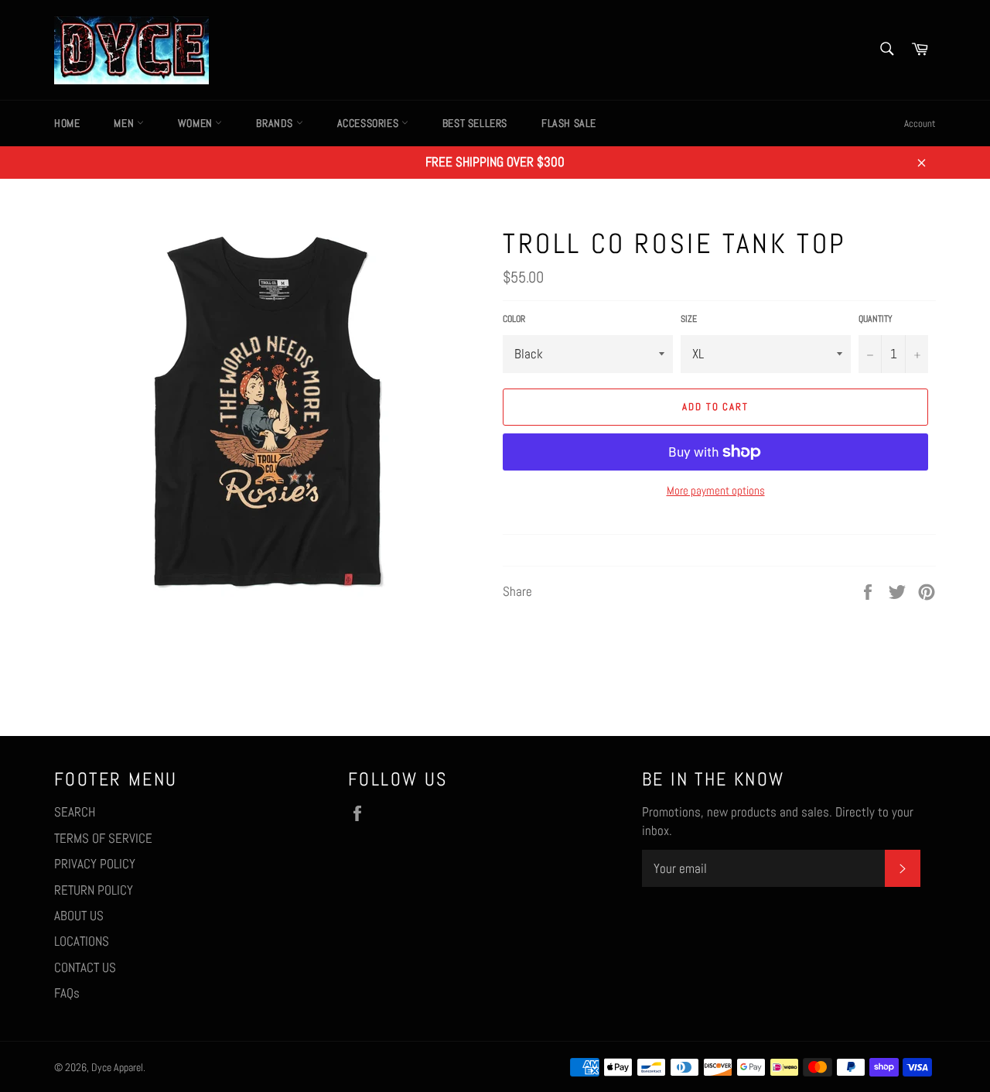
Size (689, 319)
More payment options (716, 490)
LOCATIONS (81, 941)
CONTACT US (85, 967)
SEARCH (74, 811)
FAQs (67, 992)
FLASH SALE (568, 123)
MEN (125, 123)
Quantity (876, 319)
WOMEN (197, 123)
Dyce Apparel (117, 1067)
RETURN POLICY (93, 890)
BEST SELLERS (474, 123)
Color (514, 319)
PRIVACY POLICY (94, 863)
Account (920, 123)
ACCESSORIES (369, 123)
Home (67, 123)
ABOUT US (79, 915)
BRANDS (275, 123)
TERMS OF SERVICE (103, 838)
